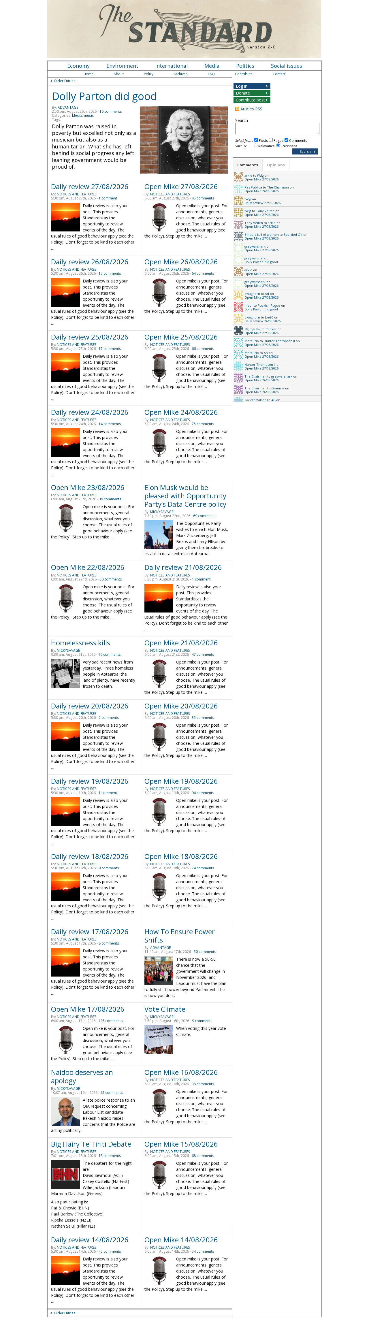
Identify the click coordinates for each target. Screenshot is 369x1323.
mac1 (248, 305)
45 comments (203, 198)
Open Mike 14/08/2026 (181, 1239)
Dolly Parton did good (104, 96)
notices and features (77, 194)
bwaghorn (252, 293)
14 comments (110, 423)
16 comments (110, 111)
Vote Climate (164, 1009)
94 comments (203, 792)
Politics (245, 65)
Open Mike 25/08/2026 (181, 337)
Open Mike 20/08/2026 (181, 705)
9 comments (109, 868)
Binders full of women (261, 234)
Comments (298, 140)
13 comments (110, 1155)
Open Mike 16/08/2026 (181, 1072)
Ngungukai (252, 329)
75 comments (203, 423)
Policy (148, 73)
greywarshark (255, 246)
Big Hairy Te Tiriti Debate (91, 1144)
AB (266, 352)
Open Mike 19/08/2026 (181, 781)
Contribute (244, 73)
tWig (260, 175)
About (119, 73)
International (171, 65)
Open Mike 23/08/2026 (88, 487)
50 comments (205, 951)
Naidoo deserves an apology (82, 1076)
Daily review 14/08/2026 (90, 1239)
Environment (122, 65)
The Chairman (278, 187)
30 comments (110, 579)
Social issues (286, 65)
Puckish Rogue (269, 305)
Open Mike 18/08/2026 (181, 856)
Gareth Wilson (255, 400)
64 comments (203, 273)
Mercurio (251, 341)
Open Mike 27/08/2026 (181, 186)
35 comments (203, 717)
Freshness (289, 146)
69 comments (204, 515)
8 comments (109, 943)
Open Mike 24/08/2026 (181, 412)
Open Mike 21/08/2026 (181, 642)
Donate (243, 93)
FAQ (211, 73)
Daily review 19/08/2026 (90, 781)
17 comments (110, 348)
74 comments (203, 868)
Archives (181, 73)
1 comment (108, 198)
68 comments (203, 1155)
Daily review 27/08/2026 (90, 186)
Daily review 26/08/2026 (90, 261)
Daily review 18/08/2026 (90, 856)
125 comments (110, 1020)
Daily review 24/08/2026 (90, 412)
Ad (267, 293)
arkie (248, 175)
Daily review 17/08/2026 (90, 931)
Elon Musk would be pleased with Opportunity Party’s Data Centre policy (185, 496)
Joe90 (269, 317)
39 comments (110, 499)
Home (88, 73)
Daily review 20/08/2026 (90, 705)
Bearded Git (293, 234)
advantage (68, 107)
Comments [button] (247, 164)
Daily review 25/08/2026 (90, 337)
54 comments (203, 1251)
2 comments (109, 717)
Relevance (266, 146)
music (89, 115)
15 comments (110, 273)
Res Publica (253, 187)
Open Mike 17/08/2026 (88, 1009)
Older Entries (65, 80)
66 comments (203, 348)
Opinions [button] (276, 164)
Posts (263, 140)
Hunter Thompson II (279, 341)
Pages (278, 140)
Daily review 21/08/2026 (183, 567)
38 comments (203, 1083)
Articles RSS (251, 109)
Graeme (277, 388)
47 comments (203, 654)
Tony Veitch (265, 211)
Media (211, 65)
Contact (279, 73)
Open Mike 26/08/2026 (181, 261)
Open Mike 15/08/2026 (181, 1144)
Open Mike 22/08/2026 (88, 567)
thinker (271, 329)
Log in (241, 86)
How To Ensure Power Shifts (179, 936)
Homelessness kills (80, 642)
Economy (78, 65)
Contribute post (250, 100)
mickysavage (161, 511)
